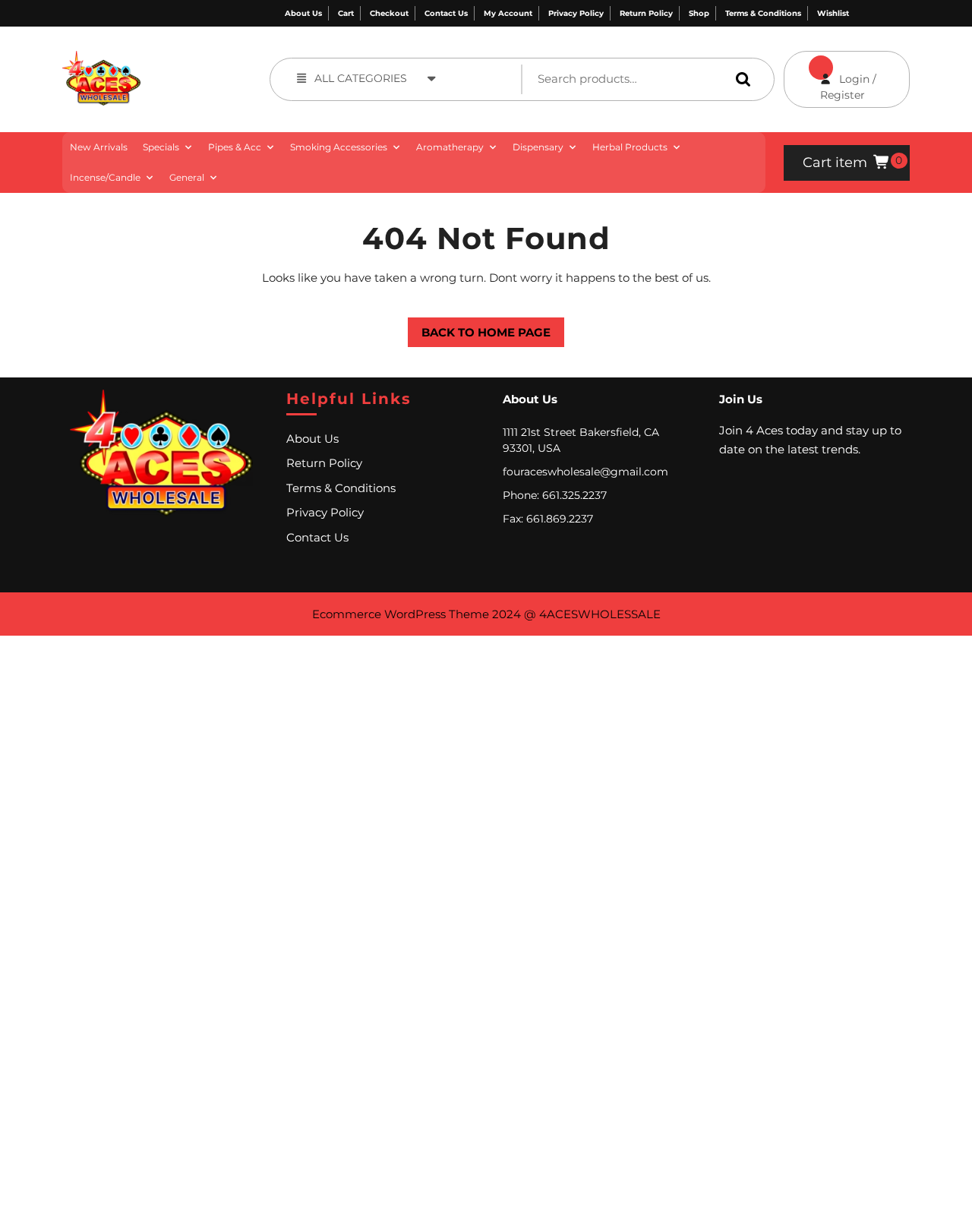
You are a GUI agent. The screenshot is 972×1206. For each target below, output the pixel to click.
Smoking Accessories (338, 147)
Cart (346, 13)
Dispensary (538, 147)
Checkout (389, 13)
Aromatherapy (450, 147)
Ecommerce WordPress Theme (400, 614)
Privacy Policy (576, 13)
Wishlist (833, 13)
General (186, 177)
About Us (303, 13)
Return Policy (646, 13)
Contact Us (446, 13)
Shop (699, 13)
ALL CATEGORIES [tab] (360, 78)
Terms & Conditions (763, 13)
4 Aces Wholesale (181, 59)
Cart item (835, 162)
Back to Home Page (479, 328)
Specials (161, 147)
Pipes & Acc (234, 147)
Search (740, 79)
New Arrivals (99, 147)
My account (508, 13)
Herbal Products (629, 147)
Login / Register (830, 76)
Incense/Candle (105, 177)
